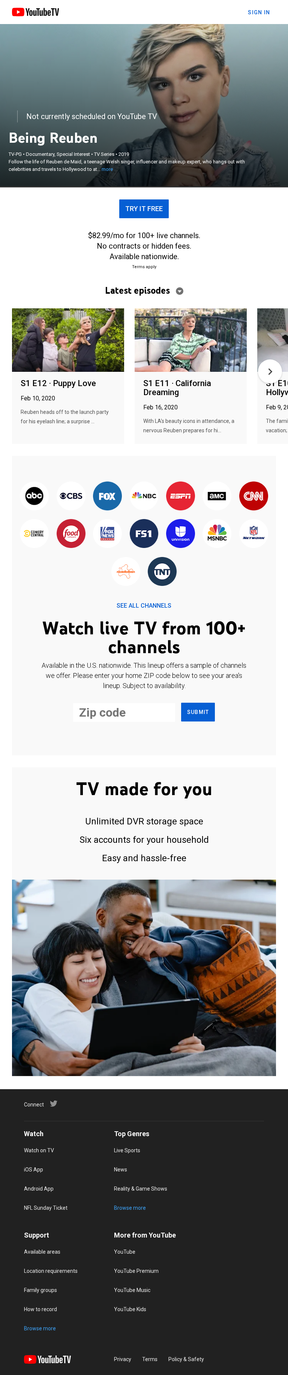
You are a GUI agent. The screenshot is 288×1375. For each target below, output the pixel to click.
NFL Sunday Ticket (46, 1208)
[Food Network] (70, 534)
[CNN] (254, 496)
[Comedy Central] (34, 534)
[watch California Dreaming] (191, 340)
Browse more (130, 1208)
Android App (39, 1189)
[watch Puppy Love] (68, 340)
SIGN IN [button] (259, 12)
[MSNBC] (217, 534)
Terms (150, 1359)
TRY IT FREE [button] (144, 209)
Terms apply (144, 266)
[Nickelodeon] (126, 572)
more (107, 169)
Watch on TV (39, 1150)
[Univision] (180, 534)
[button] (270, 371)
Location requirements (51, 1271)
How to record (40, 1309)
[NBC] (144, 496)
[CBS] (70, 496)
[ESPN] (180, 496)
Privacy (122, 1359)
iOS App (33, 1170)
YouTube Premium (136, 1271)
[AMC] (217, 496)
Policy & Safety (186, 1359)
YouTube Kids (130, 1309)
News (120, 1170)
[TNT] (162, 572)
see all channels (144, 605)
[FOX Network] (107, 496)
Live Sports (127, 1150)
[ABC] (34, 496)
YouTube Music (132, 1290)
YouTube (124, 1252)
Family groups (40, 1290)
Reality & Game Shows (140, 1189)
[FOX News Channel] (107, 534)
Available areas (42, 1252)
